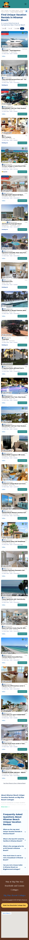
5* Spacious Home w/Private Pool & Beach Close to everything (12, 368)
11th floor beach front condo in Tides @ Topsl (14, 744)
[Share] (26, 11)
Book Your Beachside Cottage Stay (14, 905)
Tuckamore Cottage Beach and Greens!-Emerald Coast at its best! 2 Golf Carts (14, 484)
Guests (15, 28)
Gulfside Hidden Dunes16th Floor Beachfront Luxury (12, 657)
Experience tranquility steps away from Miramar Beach (14, 253)
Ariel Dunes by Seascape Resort (12, 224)
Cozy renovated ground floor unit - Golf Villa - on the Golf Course (14, 80)
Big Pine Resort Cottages (14, 895)
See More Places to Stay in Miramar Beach (14, 783)
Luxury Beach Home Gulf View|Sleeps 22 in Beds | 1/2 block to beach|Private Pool (14, 542)
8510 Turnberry (6, 137)
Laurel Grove (16, 486)
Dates (3, 28)
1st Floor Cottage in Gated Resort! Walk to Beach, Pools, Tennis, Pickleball (14, 166)
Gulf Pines (16, 169)
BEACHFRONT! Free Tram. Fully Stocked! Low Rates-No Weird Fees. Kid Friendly (14, 397)
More (22, 28)
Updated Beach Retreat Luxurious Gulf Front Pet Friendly (14, 513)
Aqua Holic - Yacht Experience (11, 50)
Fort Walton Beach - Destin (7, 53)
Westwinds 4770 (7, 281)
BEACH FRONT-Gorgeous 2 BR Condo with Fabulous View (13, 455)
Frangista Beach (17, 371)
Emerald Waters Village (18, 544)
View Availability (22, 56)
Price (9, 28)
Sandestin (16, 53)
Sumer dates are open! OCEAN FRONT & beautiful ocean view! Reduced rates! (14, 715)
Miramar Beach (17, 82)
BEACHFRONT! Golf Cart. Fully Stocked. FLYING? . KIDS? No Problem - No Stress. (14, 109)
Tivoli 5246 (5, 339)
